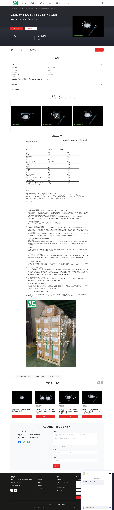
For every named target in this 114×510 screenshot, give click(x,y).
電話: (55, 457)
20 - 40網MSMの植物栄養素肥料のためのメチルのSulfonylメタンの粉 (92, 411)
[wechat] (28, 442)
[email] (19, 442)
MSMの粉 (21, 8)
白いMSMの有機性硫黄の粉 (24, 376)
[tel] (32, 442)
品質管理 (40, 485)
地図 (50, 504)
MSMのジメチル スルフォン (63, 487)
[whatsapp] (24, 442)
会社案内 (40, 482)
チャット (16, 28)
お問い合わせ (41, 488)
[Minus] (110, 473)
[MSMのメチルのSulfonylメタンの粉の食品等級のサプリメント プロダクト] (88, 26)
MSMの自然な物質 (40, 376)
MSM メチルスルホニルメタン (63, 483)
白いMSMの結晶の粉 (55, 376)
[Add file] (83, 507)
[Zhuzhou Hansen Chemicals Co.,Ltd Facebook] (11, 490)
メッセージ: (56, 431)
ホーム (12, 8)
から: (55, 449)
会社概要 (40, 479)
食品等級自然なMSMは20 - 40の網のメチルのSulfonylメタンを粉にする (68, 411)
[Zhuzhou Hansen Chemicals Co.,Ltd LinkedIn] (15, 490)
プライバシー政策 (61, 504)
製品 (16, 8)
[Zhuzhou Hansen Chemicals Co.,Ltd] (15, 3)
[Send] (110, 507)
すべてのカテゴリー (61, 490)
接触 (56, 466)
